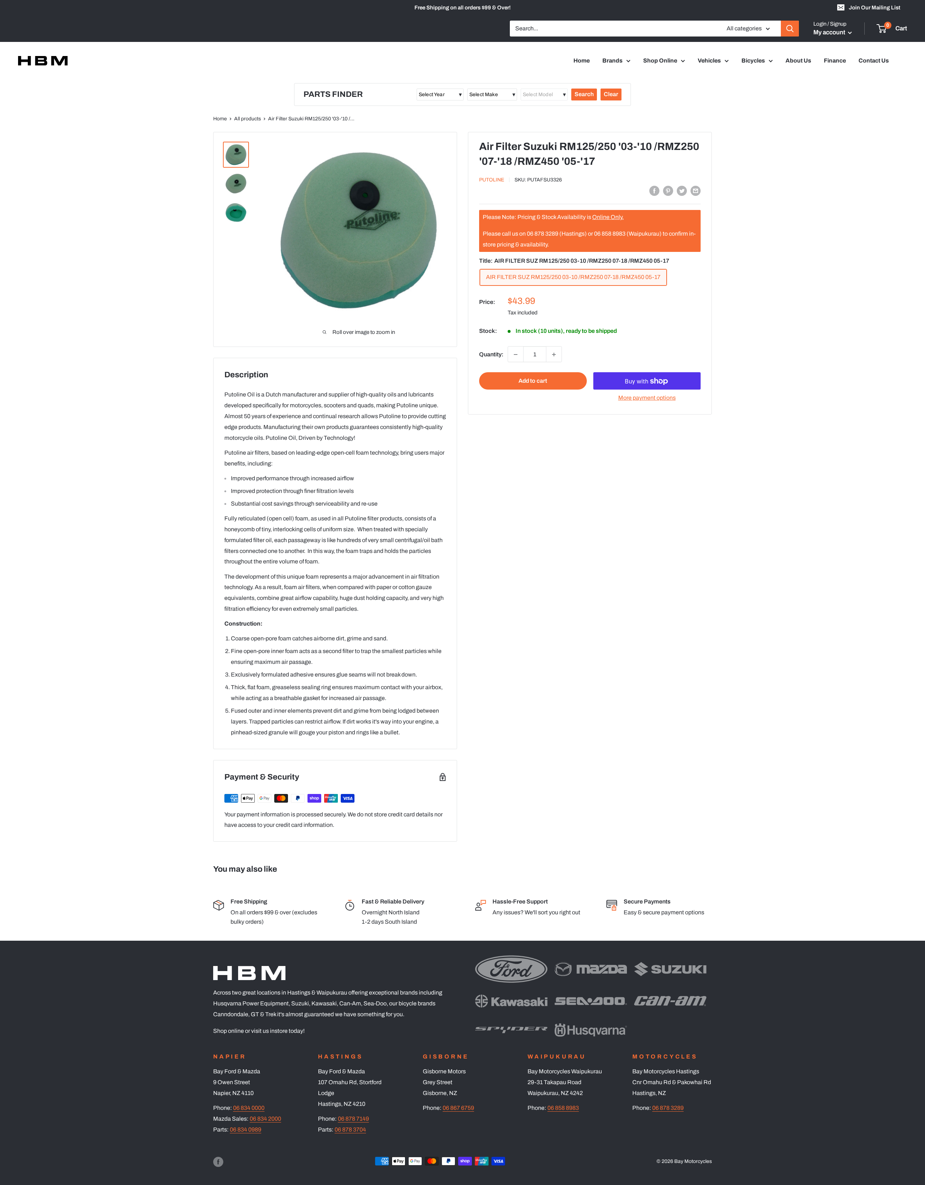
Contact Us (874, 60)
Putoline (491, 180)
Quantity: (491, 354)
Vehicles (709, 60)
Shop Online (660, 60)
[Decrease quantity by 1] (515, 354)
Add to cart (533, 381)
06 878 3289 (668, 1108)
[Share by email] (695, 190)
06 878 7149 (353, 1119)
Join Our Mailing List (874, 7)
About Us (798, 60)
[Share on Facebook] (654, 190)
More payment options (647, 398)
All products (247, 118)
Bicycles (753, 60)
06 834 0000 (248, 1108)
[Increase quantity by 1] (554, 354)
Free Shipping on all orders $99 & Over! (462, 7)
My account (829, 32)
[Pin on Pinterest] (668, 190)
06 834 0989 (245, 1129)
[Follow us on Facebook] (218, 1162)
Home (581, 60)
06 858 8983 (563, 1108)
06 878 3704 (350, 1129)
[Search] (790, 29)
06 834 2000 (265, 1119)
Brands (612, 60)
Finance (835, 60)
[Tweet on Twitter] (682, 190)
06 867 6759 (458, 1108)
